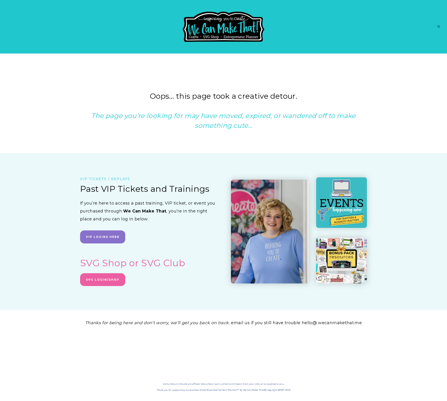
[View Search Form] (438, 27)
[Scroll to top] (436, 383)
